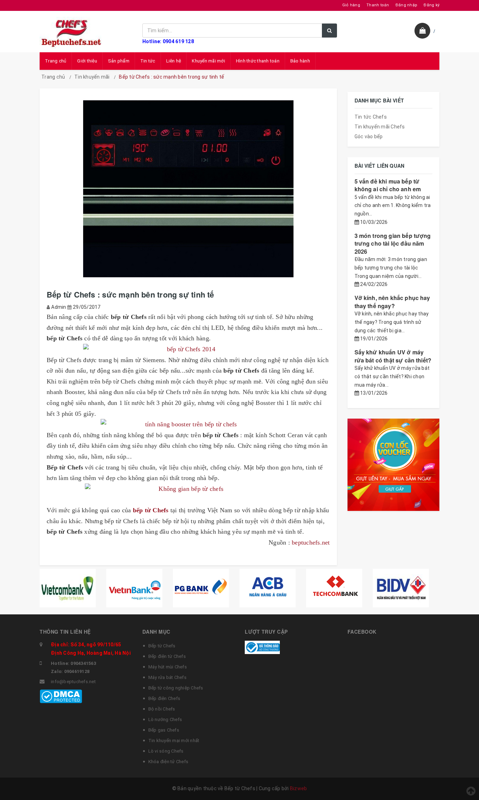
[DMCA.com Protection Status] (61, 696)
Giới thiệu (87, 61)
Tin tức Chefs (371, 117)
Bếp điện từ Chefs (167, 656)
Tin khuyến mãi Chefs (380, 126)
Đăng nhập (406, 5)
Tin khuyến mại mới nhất (174, 740)
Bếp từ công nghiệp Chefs (175, 688)
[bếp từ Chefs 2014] (188, 349)
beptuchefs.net (311, 542)
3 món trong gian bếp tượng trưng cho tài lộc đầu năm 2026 (393, 243)
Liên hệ (173, 61)
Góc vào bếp (369, 136)
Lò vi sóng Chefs (166, 751)
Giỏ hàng (351, 5)
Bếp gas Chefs (163, 730)
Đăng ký (431, 5)
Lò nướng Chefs (165, 719)
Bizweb (298, 788)
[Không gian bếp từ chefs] (188, 489)
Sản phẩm (118, 61)
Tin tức (147, 61)
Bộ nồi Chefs (161, 709)
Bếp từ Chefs (162, 645)
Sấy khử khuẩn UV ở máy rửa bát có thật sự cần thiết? (393, 356)
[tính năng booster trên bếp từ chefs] (188, 424)
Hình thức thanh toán (257, 61)
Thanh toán (377, 5)
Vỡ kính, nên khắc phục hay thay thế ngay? (392, 301)
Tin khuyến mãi (92, 77)
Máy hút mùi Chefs (167, 666)
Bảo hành (300, 61)
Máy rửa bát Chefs (167, 677)
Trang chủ (55, 61)
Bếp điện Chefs (164, 698)
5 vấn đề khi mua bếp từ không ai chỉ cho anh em (388, 185)
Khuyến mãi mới (208, 61)
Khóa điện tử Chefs (168, 761)
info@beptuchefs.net (73, 681)
